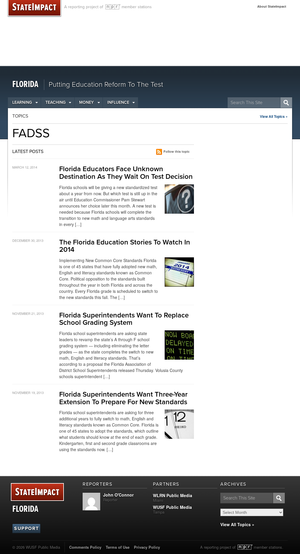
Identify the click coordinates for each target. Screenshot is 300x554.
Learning (22, 102)
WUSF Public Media (172, 507)
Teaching (55, 102)
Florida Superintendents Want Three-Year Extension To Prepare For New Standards (123, 398)
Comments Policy (85, 547)
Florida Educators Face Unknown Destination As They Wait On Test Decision (126, 173)
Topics (20, 116)
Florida (25, 85)
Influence (118, 102)
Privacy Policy (147, 547)
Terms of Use (117, 547)
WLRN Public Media (172, 495)
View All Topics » (274, 116)
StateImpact (37, 492)
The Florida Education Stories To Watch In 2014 (124, 246)
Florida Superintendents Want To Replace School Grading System (124, 319)
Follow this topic (176, 151)
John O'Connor (118, 495)
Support (26, 528)
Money (86, 102)
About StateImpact (271, 6)
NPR (112, 6)
